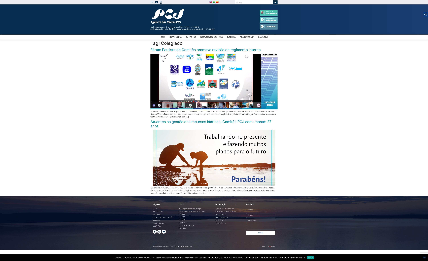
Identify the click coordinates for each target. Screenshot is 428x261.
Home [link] (162, 37)
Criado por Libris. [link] (268, 246)
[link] (151, 2)
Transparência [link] (247, 37)
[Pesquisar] (275, 2)
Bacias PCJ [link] (191, 37)
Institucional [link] (175, 37)
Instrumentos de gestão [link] (211, 37)
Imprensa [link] (231, 37)
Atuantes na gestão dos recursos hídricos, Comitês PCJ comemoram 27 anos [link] (211, 124)
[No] (424, 257)
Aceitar (310, 257)
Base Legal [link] (263, 37)
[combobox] (254, 2)
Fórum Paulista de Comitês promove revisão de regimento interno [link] (205, 50)
